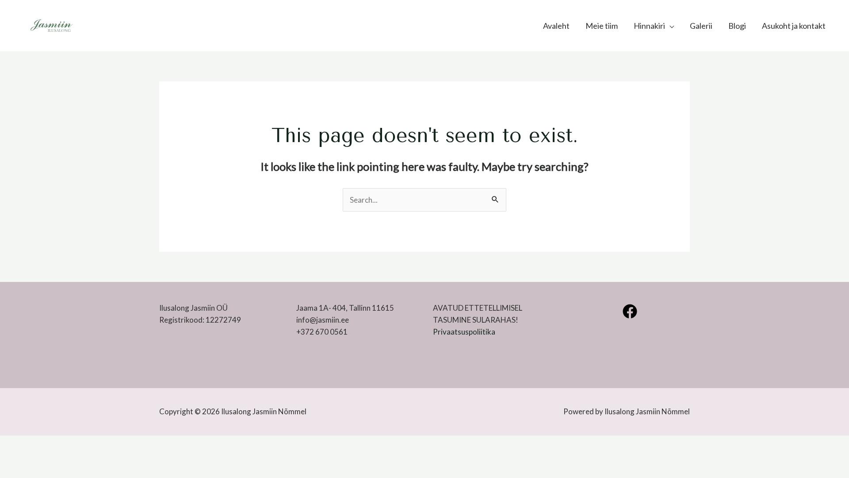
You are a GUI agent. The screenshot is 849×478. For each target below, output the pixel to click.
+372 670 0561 (322, 331)
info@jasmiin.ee (322, 319)
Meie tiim (601, 26)
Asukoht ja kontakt (794, 26)
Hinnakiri (649, 26)
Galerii (701, 26)
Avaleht (556, 26)
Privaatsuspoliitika (464, 331)
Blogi (737, 26)
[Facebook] (629, 311)
